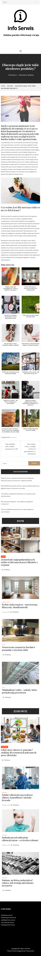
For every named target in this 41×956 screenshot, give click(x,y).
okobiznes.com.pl (6, 915)
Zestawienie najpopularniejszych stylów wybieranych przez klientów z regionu (19, 562)
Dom (3, 556)
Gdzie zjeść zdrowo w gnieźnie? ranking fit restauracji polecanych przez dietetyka (18, 752)
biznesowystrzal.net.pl (8, 917)
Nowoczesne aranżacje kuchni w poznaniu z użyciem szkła (18, 648)
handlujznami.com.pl (8, 925)
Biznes (4, 602)
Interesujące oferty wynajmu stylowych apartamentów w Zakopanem (30, 449)
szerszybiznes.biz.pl (7, 922)
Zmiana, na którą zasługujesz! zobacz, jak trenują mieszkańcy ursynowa (18, 883)
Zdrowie (14, 437)
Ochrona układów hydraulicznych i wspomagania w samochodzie (17, 510)
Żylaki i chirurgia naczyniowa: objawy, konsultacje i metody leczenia (17, 797)
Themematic (30, 951)
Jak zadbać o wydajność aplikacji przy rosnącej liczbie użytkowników (18, 495)
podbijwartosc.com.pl (8, 920)
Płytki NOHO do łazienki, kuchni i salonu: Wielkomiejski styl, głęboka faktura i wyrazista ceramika (20, 487)
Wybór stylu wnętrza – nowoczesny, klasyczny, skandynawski (20, 606)
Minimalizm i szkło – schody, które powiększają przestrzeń (19, 691)
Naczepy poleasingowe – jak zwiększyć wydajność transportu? (17, 503)
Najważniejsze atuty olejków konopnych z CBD (11, 446)
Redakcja (31, 75)
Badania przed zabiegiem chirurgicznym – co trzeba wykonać (20, 839)
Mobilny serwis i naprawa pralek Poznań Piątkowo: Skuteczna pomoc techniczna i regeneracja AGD (17, 479)
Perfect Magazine (18, 951)
